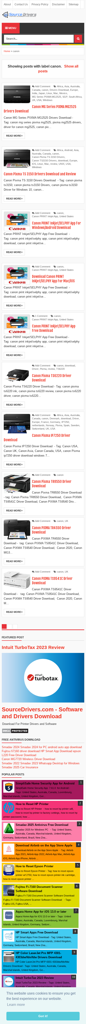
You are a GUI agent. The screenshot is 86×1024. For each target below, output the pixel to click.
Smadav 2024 (10, 747)
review (53, 164)
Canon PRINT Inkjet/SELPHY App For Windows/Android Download (56, 225)
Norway (50, 425)
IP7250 (65, 422)
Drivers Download (59, 90)
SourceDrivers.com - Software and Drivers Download (42, 713)
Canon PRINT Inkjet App (45, 216)
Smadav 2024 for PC (33, 747)
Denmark (55, 418)
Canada (36, 90)
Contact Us (21, 4)
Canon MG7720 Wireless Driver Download (28, 759)
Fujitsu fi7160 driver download (21, 751)
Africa (60, 86)
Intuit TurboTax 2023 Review (33, 647)
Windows (47, 100)
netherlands (38, 425)
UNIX (61, 164)
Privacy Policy (40, 4)
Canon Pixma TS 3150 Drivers (48, 157)
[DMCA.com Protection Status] (15, 732)
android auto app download (65, 747)
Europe (74, 90)
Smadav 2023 (29, 763)
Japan (41, 93)
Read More (14, 135)
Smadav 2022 (10, 763)
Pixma (43, 369)
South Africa (75, 96)
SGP (64, 96)
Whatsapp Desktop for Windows (59, 763)
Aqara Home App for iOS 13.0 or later (41, 911)
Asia (66, 86)
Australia (75, 86)
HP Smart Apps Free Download (37, 932)
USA (39, 100)
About (7, 4)
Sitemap (74, 4)
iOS (34, 164)
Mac (55, 93)
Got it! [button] (43, 1016)
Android (68, 150)
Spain (66, 425)
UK (33, 100)
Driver (35, 369)
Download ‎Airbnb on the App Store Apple (44, 845)
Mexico (63, 93)
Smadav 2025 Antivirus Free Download (42, 825)
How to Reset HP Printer (32, 804)
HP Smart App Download (56, 751)
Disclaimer (58, 4)
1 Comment (41, 316)
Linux (49, 93)
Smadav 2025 (10, 767)
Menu (12, 28)
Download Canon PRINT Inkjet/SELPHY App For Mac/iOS (53, 278)
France (45, 422)
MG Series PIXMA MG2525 (46, 96)
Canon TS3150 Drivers (44, 160)
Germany (55, 422)
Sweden (75, 425)
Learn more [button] (16, 1005)
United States (66, 216)
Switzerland (38, 428)
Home (7, 51)
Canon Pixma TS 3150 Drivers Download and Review (40, 174)
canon (45, 90)
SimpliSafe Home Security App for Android (45, 783)
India (34, 93)
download (63, 160)
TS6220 (60, 369)
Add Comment (42, 86)
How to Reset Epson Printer (34, 866)
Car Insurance (29, 767)
